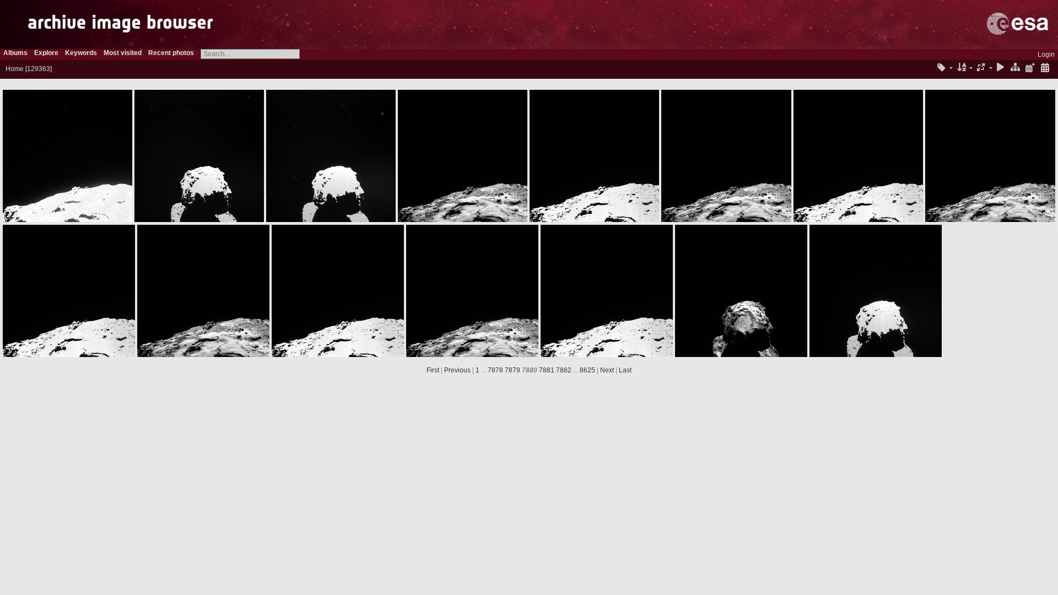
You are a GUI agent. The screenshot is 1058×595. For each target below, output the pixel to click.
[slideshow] (1000, 68)
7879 (512, 370)
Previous (457, 370)
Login (1046, 54)
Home (15, 69)
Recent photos (171, 53)
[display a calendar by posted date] (1030, 68)
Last (625, 370)
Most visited (123, 53)
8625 (587, 370)
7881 (546, 370)
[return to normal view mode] (1015, 68)
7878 (495, 370)
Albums (15, 53)
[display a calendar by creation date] (1044, 68)
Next (607, 370)
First (433, 370)
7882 (563, 370)
